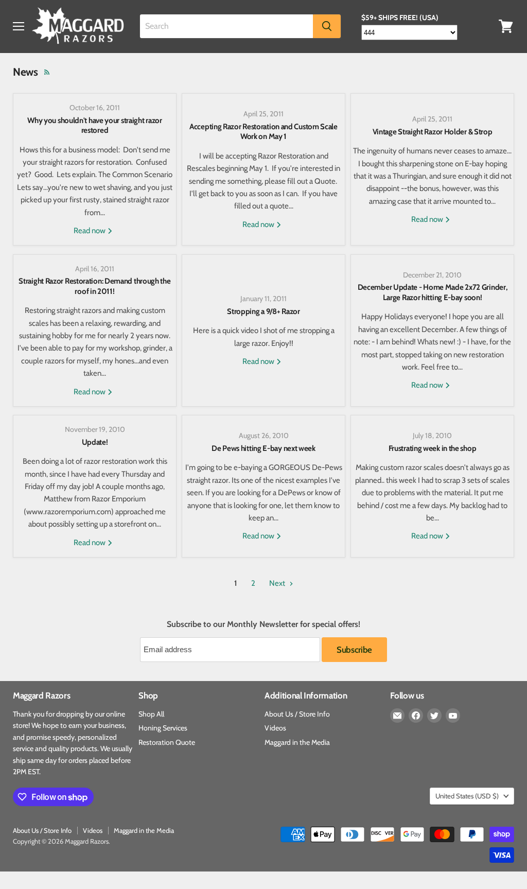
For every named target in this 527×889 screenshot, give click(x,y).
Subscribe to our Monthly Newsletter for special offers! (263, 624)
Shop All (151, 714)
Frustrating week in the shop (433, 448)
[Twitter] (434, 715)
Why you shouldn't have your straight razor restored (94, 125)
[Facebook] (416, 715)
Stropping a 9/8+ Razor (263, 311)
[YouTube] (453, 715)
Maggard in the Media (297, 742)
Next (278, 583)
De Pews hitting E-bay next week (263, 448)
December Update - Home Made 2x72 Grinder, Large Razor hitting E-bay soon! (432, 292)
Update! (95, 442)
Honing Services (162, 728)
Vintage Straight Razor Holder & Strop (433, 131)
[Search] (327, 26)
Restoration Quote (166, 742)
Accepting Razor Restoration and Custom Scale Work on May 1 (263, 132)
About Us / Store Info (297, 714)
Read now (90, 230)
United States (467, 796)
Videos (275, 728)
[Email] (397, 715)
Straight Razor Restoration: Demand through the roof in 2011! (94, 286)
